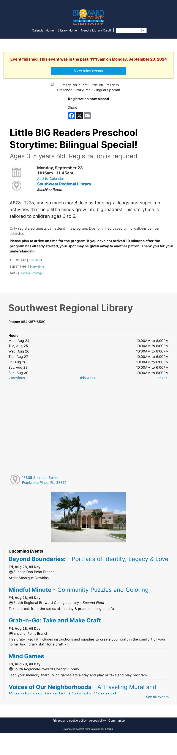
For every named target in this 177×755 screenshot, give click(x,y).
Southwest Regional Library (64, 184)
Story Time (37, 266)
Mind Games (26, 656)
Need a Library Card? (96, 30)
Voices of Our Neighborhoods (82, 690)
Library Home (67, 30)
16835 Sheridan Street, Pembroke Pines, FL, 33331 (44, 480)
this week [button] (87, 378)
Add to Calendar (50, 178)
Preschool (35, 260)
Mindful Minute (79, 589)
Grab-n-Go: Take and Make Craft (55, 620)
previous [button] (17, 378)
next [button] (162, 378)
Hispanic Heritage (31, 273)
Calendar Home (43, 30)
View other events (88, 71)
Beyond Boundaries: (88, 558)
